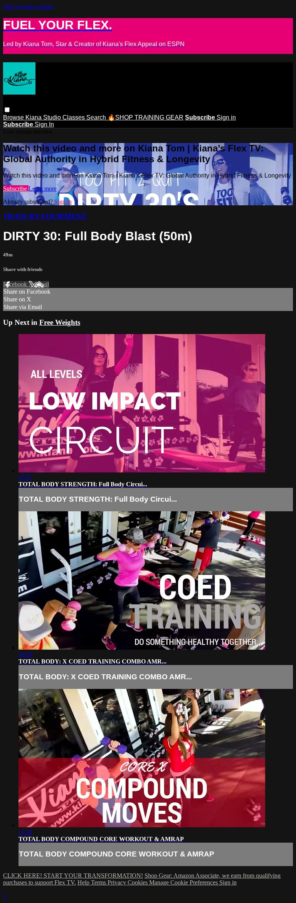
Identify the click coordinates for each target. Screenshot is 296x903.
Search (97, 117)
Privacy (118, 882)
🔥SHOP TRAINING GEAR (145, 117)
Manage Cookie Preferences (184, 882)
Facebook (16, 284)
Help (84, 882)
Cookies (138, 882)
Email (42, 284)
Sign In (44, 124)
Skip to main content (28, 6)
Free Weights (59, 322)
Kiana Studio (43, 117)
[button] (7, 109)
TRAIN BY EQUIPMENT (45, 216)
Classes (74, 117)
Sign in (226, 117)
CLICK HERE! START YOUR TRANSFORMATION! (73, 875)
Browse (14, 117)
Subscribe (16, 188)
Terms (99, 882)
